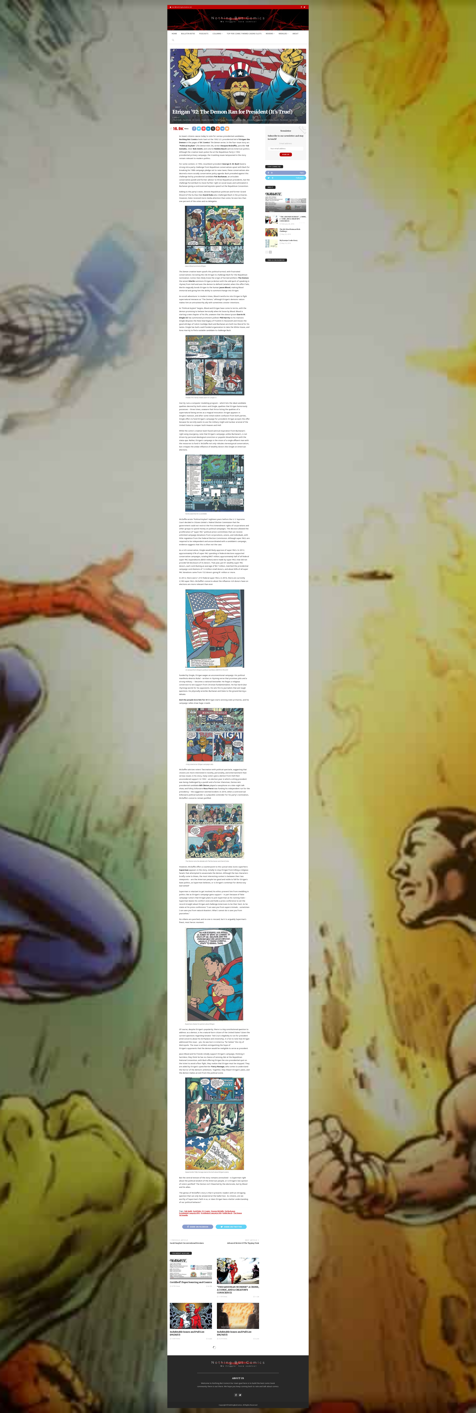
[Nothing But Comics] (238, 20)
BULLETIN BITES (188, 33)
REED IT (177, 107)
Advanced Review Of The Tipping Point (243, 1243)
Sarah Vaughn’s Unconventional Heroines (187, 1243)
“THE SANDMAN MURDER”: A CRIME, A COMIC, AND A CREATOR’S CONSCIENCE (238, 1290)
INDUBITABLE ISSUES (181, 1327)
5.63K (210, 1339)
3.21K (257, 1339)
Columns (217, 33)
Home (174, 33)
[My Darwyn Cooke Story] (271, 243)
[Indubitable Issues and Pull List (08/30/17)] (238, 1316)
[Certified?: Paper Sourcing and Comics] (191, 1268)
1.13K (257, 1297)
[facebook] (285, 173)
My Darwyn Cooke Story (288, 240)
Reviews (269, 33)
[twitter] (285, 178)
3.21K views (223, 1339)
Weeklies (283, 33)
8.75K (210, 1286)
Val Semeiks (294, 120)
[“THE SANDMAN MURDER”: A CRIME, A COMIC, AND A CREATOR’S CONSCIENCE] (238, 1271)
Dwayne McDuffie (208, 120)
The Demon (284, 120)
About (295, 33)
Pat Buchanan (220, 120)
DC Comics (196, 120)
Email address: (285, 143)
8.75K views (176, 1286)
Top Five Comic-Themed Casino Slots (244, 33)
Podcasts (203, 33)
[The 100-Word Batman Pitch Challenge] (271, 232)
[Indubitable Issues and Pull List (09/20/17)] (191, 1316)
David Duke (187, 120)
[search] (173, 40)
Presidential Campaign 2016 (257, 120)
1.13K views (223, 1297)
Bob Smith (178, 120)
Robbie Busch (274, 120)
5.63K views (176, 1339)
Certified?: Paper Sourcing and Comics (191, 1282)
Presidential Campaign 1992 (236, 120)
